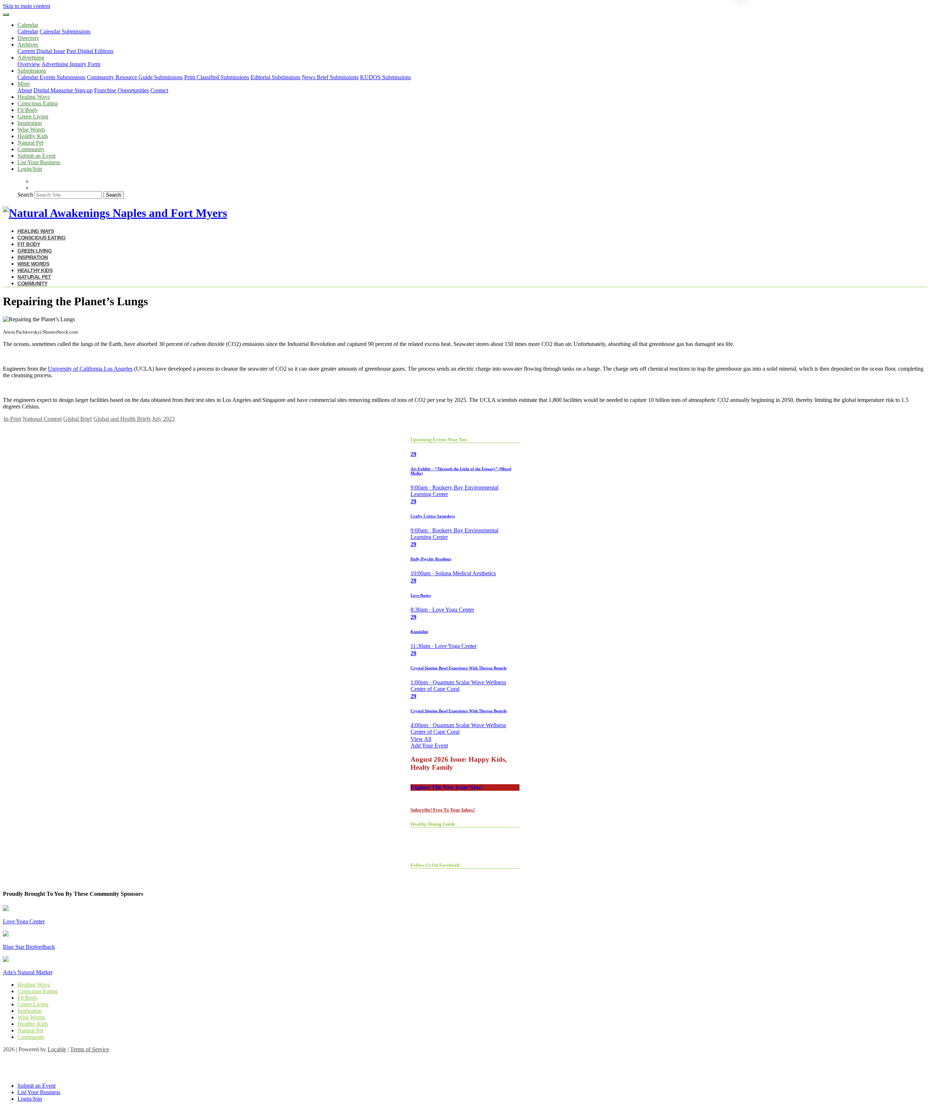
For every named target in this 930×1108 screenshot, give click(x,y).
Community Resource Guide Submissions (135, 77)
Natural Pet (30, 143)
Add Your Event (429, 745)
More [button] (23, 84)
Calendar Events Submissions (51, 77)
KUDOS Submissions (385, 77)
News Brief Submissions (330, 77)
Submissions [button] (31, 71)
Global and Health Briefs (122, 419)
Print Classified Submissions (216, 77)
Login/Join (29, 169)
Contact (159, 90)
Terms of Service (89, 1049)
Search (25, 195)
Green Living (32, 116)
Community (31, 149)
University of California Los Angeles (90, 369)
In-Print (12, 419)
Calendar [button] (27, 25)
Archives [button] (27, 44)
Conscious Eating (37, 103)
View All (421, 739)
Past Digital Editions (89, 51)
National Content (42, 419)
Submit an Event (36, 156)
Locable (57, 1049)
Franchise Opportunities (121, 90)
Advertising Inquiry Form (70, 64)
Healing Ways (33, 97)
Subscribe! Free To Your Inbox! (443, 810)
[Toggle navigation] (6, 14)
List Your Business (38, 162)
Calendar (27, 31)
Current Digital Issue (41, 51)
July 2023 (163, 419)
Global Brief (77, 419)
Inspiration (29, 123)
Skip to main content (26, 6)
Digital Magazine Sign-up (63, 90)
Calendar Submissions (65, 31)
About (24, 90)
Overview (28, 64)
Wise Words (31, 129)
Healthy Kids (32, 136)
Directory (28, 38)
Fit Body (27, 110)
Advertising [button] (30, 58)
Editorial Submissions (275, 77)
